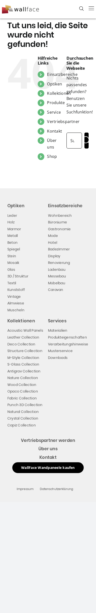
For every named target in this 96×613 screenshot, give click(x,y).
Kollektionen (59, 93)
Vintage (14, 296)
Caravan (55, 289)
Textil (11, 283)
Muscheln (15, 310)
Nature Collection (22, 377)
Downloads (57, 357)
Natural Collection (23, 411)
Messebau (57, 276)
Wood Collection (21, 384)
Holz (11, 222)
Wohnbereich (60, 215)
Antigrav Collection (24, 371)
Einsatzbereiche (62, 74)
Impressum (25, 489)
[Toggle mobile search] (81, 8)
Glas (11, 269)
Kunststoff (16, 289)
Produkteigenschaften (67, 337)
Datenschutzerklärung (56, 489)
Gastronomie (59, 229)
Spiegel (13, 249)
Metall (12, 235)
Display (54, 256)
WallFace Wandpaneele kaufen (48, 467)
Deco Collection (21, 344)
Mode (53, 235)
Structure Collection (24, 350)
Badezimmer (59, 249)
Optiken (54, 84)
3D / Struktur (17, 276)
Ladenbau (56, 269)
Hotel (52, 242)
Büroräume (57, 222)
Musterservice (60, 350)
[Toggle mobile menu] (91, 8)
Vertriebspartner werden (48, 440)
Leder (12, 215)
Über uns (48, 449)
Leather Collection (23, 337)
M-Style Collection (23, 357)
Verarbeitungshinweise (68, 344)
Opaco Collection (22, 391)
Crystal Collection (22, 418)
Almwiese (15, 303)
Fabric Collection (22, 398)
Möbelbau (56, 283)
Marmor (14, 229)
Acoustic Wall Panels (25, 330)
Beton (12, 242)
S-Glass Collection (23, 364)
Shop (52, 156)
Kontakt (54, 131)
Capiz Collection (21, 425)
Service (54, 112)
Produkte (56, 102)
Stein (11, 256)
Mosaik (13, 262)
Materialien (57, 330)
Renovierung (59, 262)
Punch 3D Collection (25, 404)
